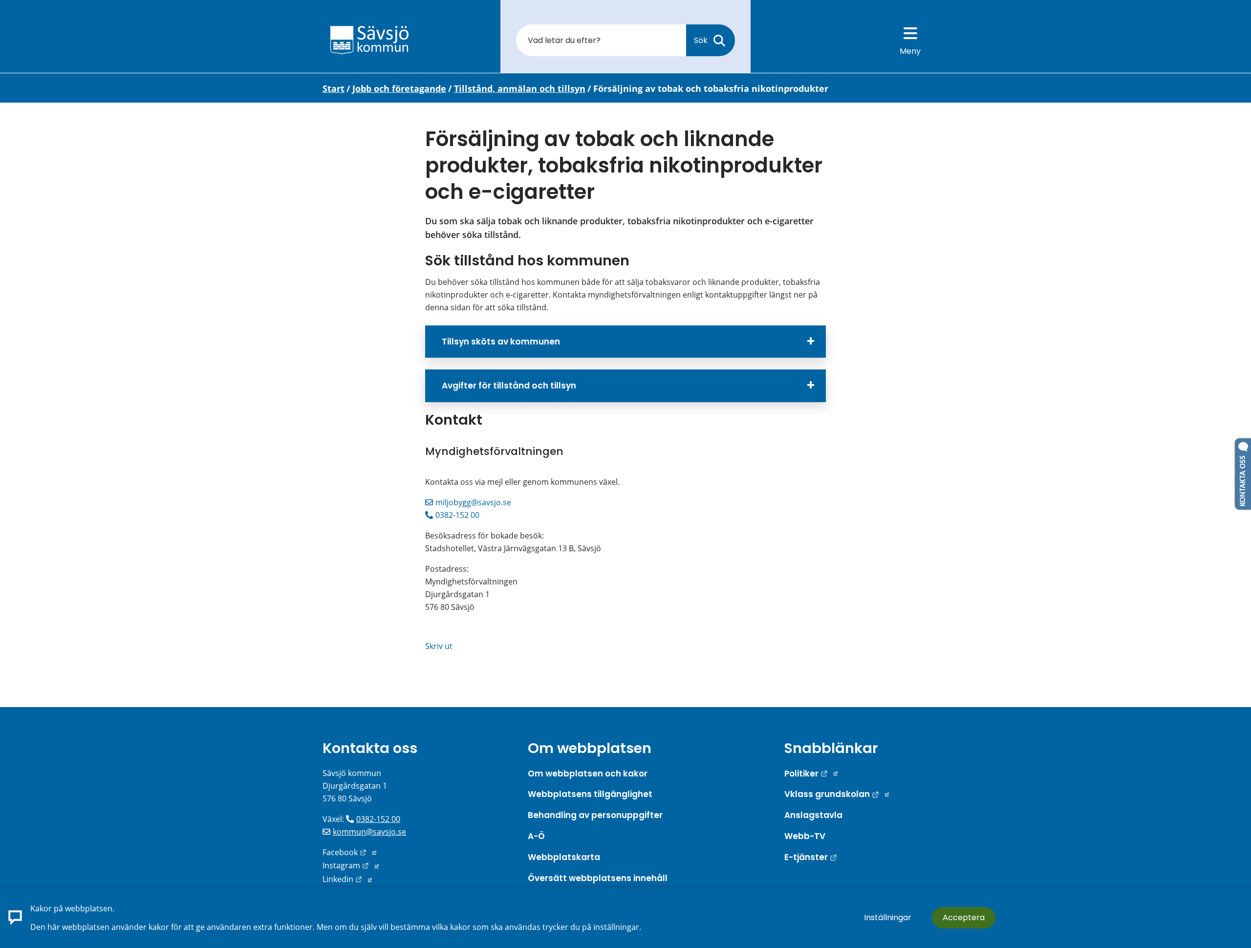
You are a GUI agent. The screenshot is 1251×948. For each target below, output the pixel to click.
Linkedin (347, 879)
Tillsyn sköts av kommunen (501, 341)
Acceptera (964, 917)
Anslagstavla (813, 815)
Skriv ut (439, 646)
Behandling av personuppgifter (595, 815)
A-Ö (536, 836)
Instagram (351, 865)
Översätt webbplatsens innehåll (598, 878)
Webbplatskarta (564, 857)
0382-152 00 (457, 515)
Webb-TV (804, 836)
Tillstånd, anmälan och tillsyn (519, 88)
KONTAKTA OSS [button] (1243, 479)
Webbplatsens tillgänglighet (590, 794)
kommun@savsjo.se (369, 831)
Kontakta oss (370, 748)
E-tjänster (810, 857)
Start (334, 88)
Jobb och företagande (399, 88)
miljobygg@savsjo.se (473, 502)
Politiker (811, 773)
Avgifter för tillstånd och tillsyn (509, 385)
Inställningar (887, 917)
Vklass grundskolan (836, 794)
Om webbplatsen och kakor (587, 773)
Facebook (349, 852)
